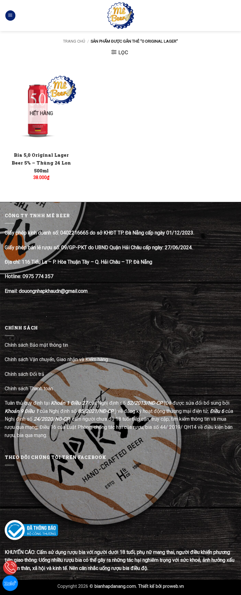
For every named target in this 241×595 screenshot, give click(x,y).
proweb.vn (173, 586)
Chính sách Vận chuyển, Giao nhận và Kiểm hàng (56, 359)
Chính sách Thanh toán (29, 389)
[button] (10, 15)
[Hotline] (10, 568)
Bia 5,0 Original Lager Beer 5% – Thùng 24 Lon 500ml (41, 163)
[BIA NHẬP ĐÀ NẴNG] (120, 15)
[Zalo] (10, 583)
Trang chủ (74, 41)
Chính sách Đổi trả (25, 374)
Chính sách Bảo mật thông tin (36, 345)
